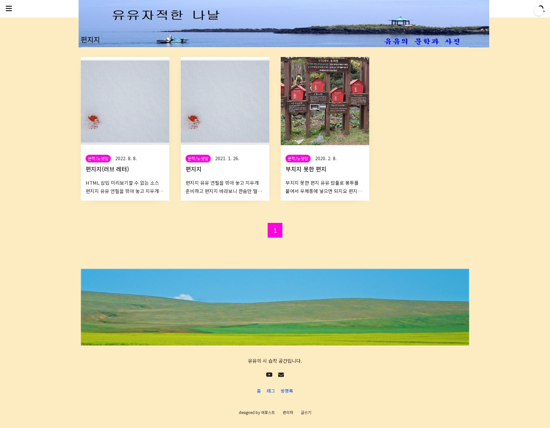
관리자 (288, 412)
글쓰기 (306, 412)
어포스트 (268, 412)
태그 (271, 391)
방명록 (287, 391)
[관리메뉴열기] (539, 11)
